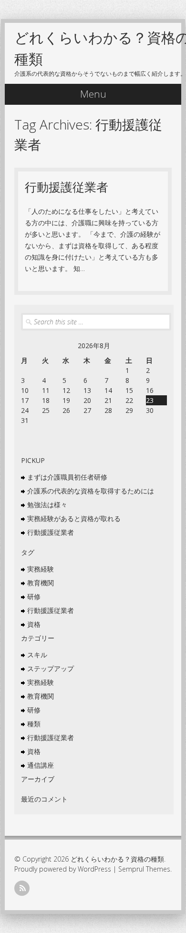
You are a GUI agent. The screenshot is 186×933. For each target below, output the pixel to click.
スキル (37, 654)
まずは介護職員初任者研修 (67, 477)
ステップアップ (50, 668)
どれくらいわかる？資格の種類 (117, 858)
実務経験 (40, 568)
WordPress (94, 868)
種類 (34, 723)
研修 (34, 596)
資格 (34, 624)
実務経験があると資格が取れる (74, 518)
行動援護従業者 (66, 187)
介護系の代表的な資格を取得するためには (90, 490)
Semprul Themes (144, 868)
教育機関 (40, 582)
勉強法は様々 (47, 504)
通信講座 (40, 765)
